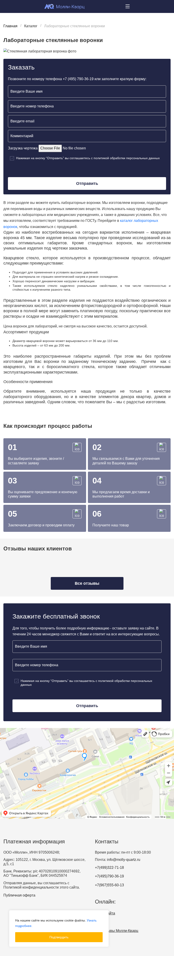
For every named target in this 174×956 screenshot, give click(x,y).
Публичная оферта (19, 895)
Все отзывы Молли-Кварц (116, 931)
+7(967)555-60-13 (109, 885)
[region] (59, 928)
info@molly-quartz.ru (123, 860)
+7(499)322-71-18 (109, 867)
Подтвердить (58, 937)
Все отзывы (87, 583)
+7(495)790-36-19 (109, 876)
